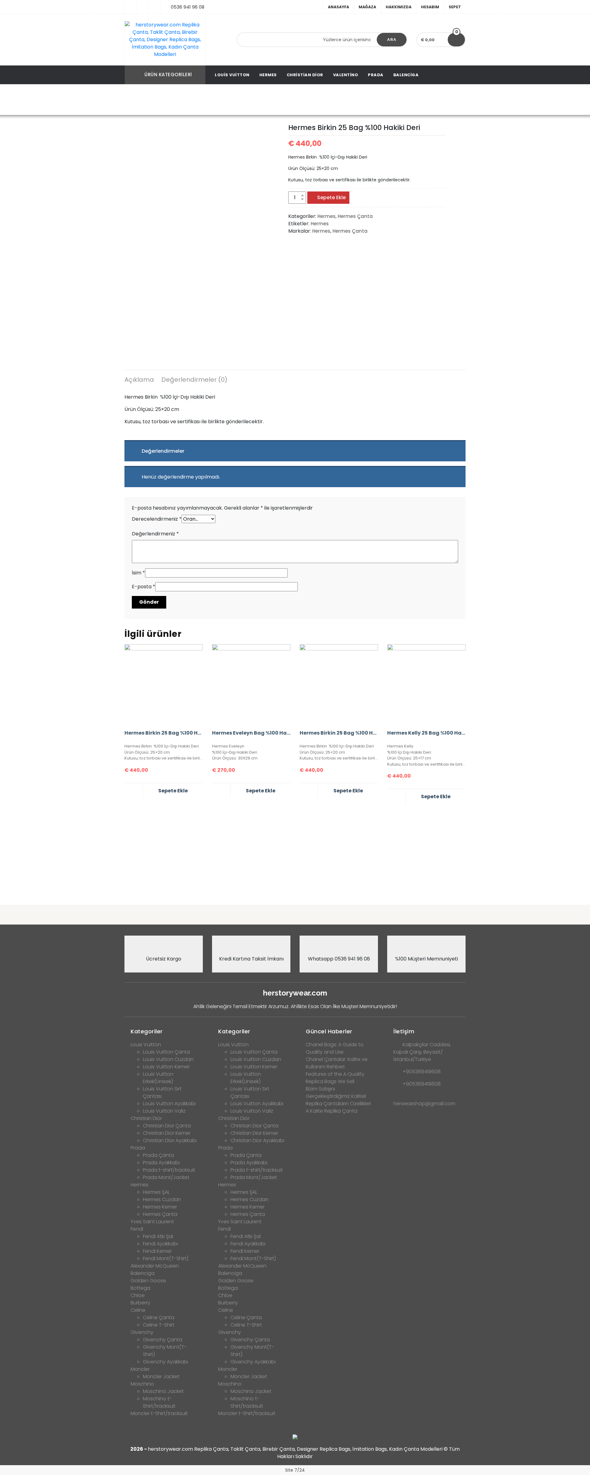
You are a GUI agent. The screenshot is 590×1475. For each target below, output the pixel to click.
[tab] (139, 380)
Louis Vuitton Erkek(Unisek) (158, 1078)
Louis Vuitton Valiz (164, 1110)
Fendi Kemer (157, 1251)
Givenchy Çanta (162, 1339)
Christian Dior (305, 75)
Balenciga (406, 75)
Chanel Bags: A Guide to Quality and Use (335, 1048)
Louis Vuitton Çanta (166, 1051)
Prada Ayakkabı (161, 1162)
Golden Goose (148, 1280)
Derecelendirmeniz (157, 519)
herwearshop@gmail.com (424, 1103)
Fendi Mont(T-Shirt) (165, 1258)
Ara (391, 39)
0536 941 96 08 (187, 7)
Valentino (345, 75)
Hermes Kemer (160, 1206)
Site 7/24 (295, 1470)
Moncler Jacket (161, 1376)
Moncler (140, 1369)
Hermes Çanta (225, 100)
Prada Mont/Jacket (166, 1177)
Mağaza (367, 7)
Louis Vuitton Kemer (166, 1066)
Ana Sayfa (163, 100)
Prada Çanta (158, 1155)
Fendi (137, 1228)
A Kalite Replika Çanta (331, 1110)
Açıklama (139, 379)
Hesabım (430, 7)
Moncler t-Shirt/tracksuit (159, 1413)
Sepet (455, 7)
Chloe (138, 1295)
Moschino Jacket (163, 1391)
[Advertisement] (295, 852)
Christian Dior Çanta (167, 1125)
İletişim (403, 1031)
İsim (138, 572)
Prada (376, 75)
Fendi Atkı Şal (158, 1236)
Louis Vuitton (232, 75)
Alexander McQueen (155, 1265)
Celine (138, 1310)
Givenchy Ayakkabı (165, 1361)
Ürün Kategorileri (168, 74)
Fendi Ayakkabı (160, 1243)
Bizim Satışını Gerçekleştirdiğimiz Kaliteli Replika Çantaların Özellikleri (338, 1096)
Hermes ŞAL (156, 1192)
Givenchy (142, 1332)
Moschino (142, 1383)
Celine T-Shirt (158, 1324)
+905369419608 (422, 1071)
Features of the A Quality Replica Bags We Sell (335, 1078)
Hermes (268, 75)
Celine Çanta (158, 1317)
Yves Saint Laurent (152, 1221)
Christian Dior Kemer (167, 1133)
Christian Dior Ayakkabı (170, 1140)
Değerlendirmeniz (155, 533)
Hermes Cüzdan (162, 1199)
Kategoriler (147, 1031)
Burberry (140, 1302)
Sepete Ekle (331, 197)
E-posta (143, 586)
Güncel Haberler (329, 1031)
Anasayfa (338, 7)
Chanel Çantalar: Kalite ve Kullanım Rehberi (337, 1063)
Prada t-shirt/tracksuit (169, 1169)
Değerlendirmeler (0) (194, 379)
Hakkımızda (398, 7)
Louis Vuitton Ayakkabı (169, 1103)
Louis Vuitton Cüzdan (168, 1059)
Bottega (140, 1288)
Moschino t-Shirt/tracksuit (159, 1402)
